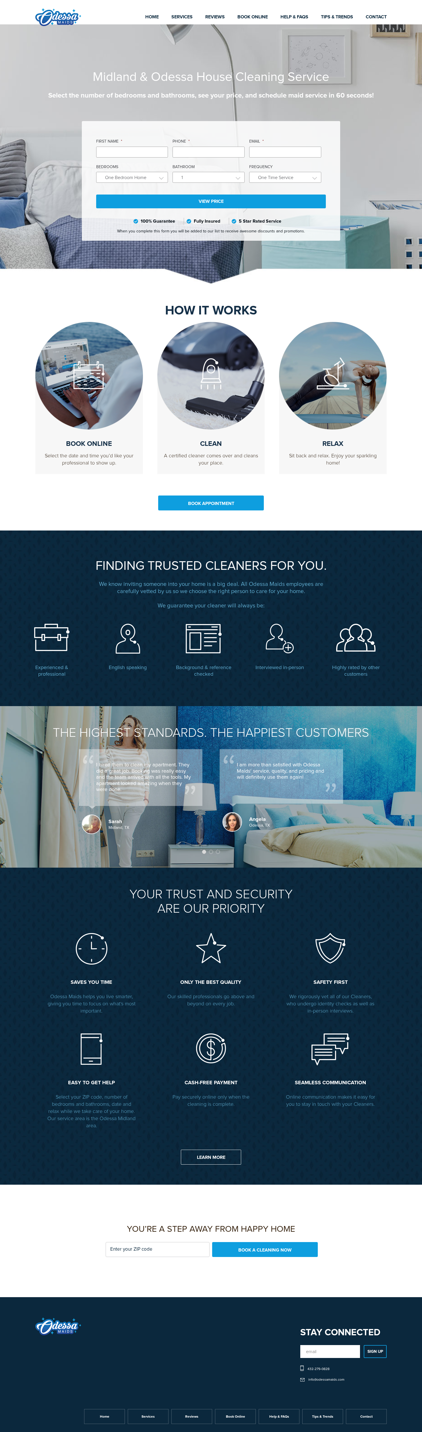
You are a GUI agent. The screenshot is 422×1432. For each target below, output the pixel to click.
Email (256, 141)
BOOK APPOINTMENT (211, 503)
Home (152, 17)
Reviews (215, 17)
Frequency (261, 167)
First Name (109, 141)
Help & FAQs (294, 17)
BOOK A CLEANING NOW (265, 1250)
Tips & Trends (337, 17)
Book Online (252, 17)
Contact (376, 17)
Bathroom (184, 167)
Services (182, 17)
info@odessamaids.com (326, 1380)
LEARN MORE (211, 1157)
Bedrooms (107, 167)
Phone (181, 141)
